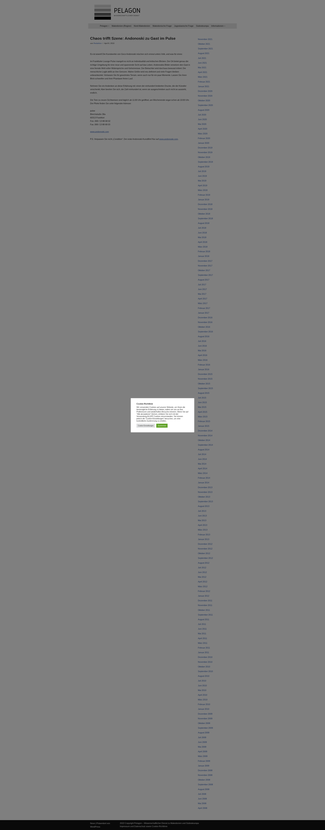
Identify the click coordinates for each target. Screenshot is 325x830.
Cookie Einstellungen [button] (145, 426)
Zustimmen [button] (162, 426)
